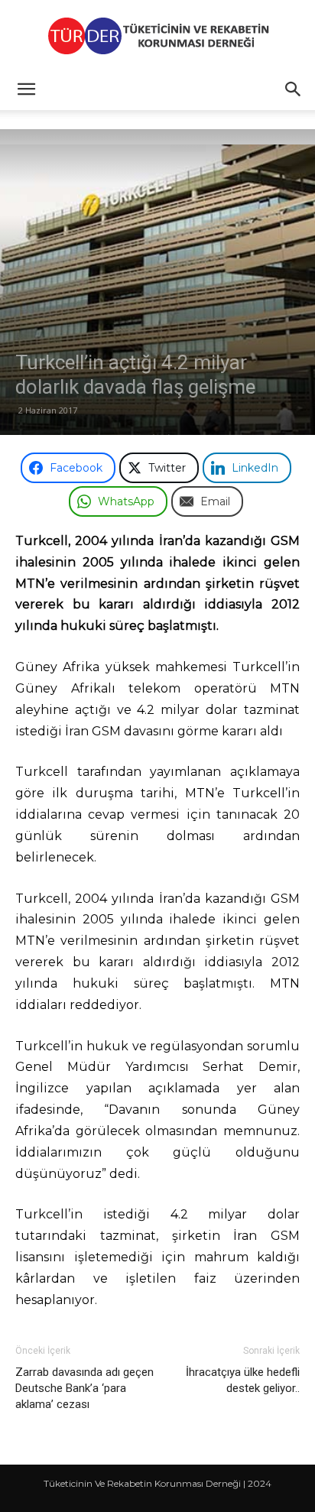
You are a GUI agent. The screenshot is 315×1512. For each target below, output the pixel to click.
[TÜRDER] (157, 35)
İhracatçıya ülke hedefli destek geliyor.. (243, 1380)
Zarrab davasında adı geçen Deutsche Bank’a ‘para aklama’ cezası (84, 1388)
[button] (26, 89)
